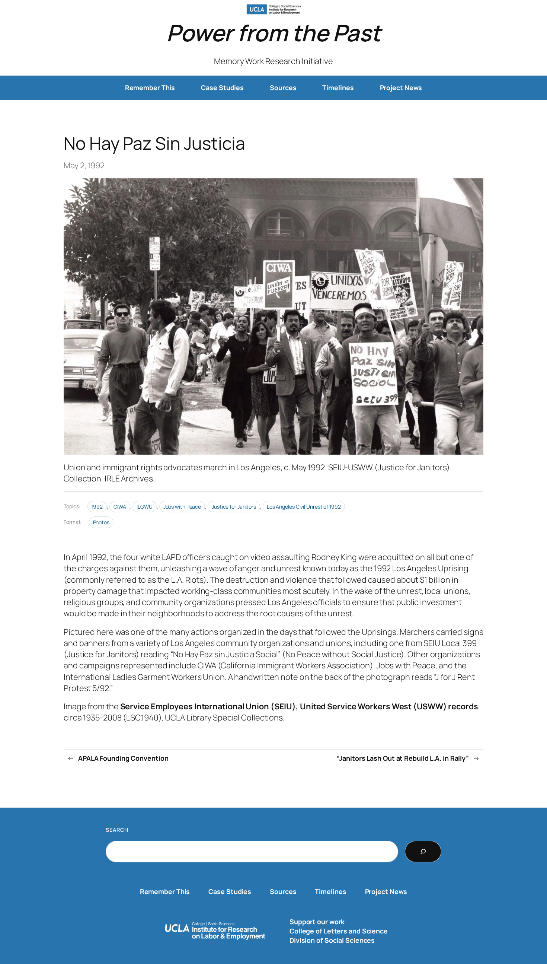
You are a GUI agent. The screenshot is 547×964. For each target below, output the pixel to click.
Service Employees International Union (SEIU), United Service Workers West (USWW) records (299, 706)
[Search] (423, 851)
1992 (97, 506)
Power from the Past (273, 32)
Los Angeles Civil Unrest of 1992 (304, 506)
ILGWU (145, 506)
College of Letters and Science (339, 930)
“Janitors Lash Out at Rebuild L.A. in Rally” (403, 758)
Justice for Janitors (234, 506)
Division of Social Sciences (332, 940)
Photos (101, 522)
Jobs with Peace (182, 506)
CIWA (119, 506)
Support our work (317, 921)
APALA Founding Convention (123, 758)
